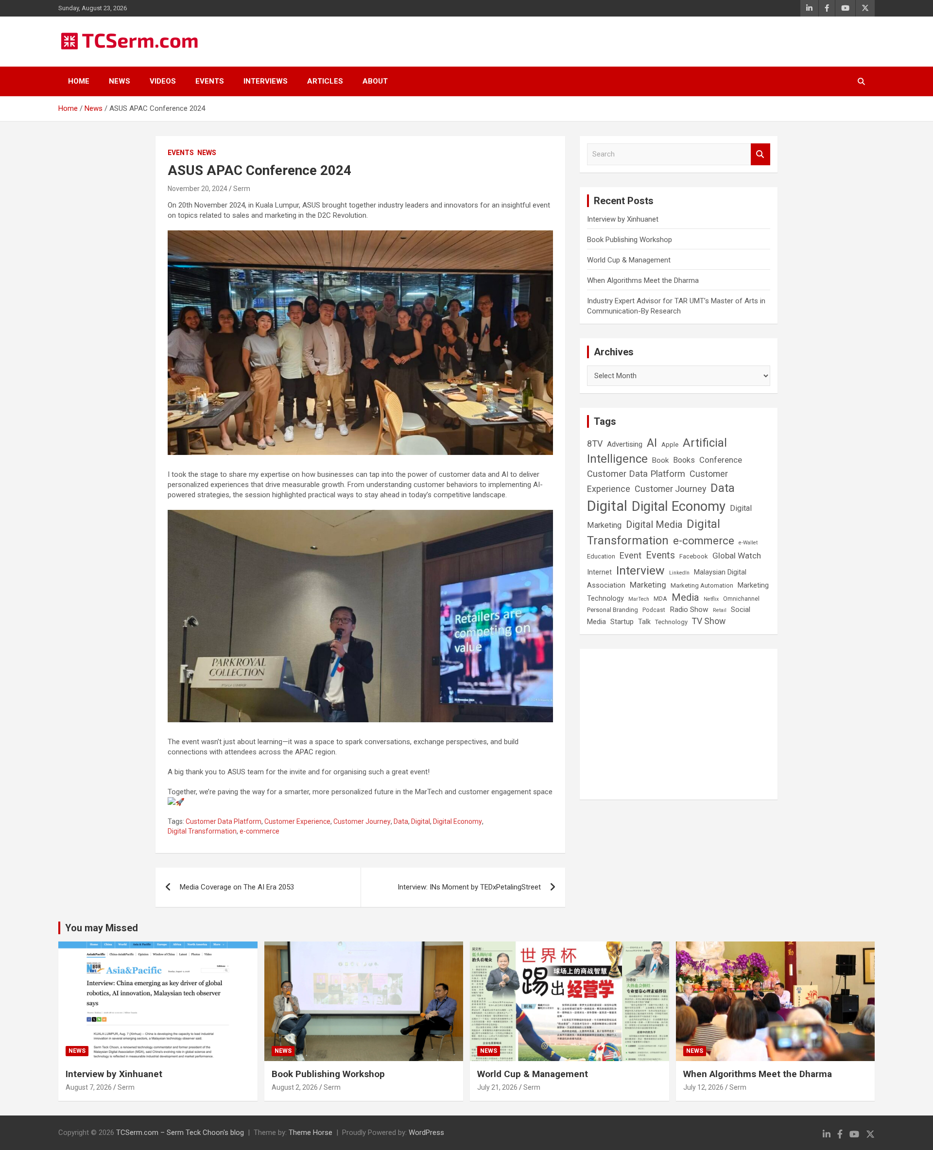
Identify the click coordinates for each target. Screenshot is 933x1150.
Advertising (624, 444)
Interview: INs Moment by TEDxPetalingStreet (469, 887)
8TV (595, 443)
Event (630, 555)
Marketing (648, 585)
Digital (420, 821)
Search (760, 154)
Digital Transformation (202, 831)
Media (685, 597)
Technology (671, 622)
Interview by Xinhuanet (622, 219)
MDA (660, 598)
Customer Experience (297, 821)
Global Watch (736, 555)
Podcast (653, 610)
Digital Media (654, 524)
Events (209, 81)
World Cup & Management (629, 260)
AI (652, 443)
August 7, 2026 (89, 1087)
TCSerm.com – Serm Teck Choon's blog (180, 1132)
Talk (644, 622)
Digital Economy (457, 821)
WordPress (426, 1132)
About (375, 81)
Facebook (693, 556)
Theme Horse (310, 1132)
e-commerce (259, 831)
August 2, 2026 (295, 1087)
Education (601, 556)
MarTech (638, 599)
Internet (599, 572)
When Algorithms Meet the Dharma (643, 280)
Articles (325, 81)
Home (78, 81)
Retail (719, 610)
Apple (669, 444)
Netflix (711, 599)
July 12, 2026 (703, 1087)
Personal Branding (612, 609)
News (119, 81)
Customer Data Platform (223, 821)
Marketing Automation (702, 585)
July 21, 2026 (497, 1087)
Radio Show (689, 609)
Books (684, 460)
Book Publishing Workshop (629, 239)
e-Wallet (748, 543)
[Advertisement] (678, 724)
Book (660, 460)
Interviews (265, 81)
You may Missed (101, 928)
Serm (241, 188)
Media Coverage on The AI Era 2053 (237, 887)
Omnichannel (741, 598)
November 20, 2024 (197, 188)
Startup (622, 621)
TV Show (709, 621)
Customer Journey (362, 821)
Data (401, 821)
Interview (640, 570)
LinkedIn (679, 573)
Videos (163, 81)
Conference (720, 460)
